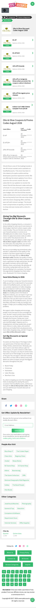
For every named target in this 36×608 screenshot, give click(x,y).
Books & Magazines (24, 17)
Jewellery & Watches (12, 504)
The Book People (18, 485)
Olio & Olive (7, 20)
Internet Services (10, 523)
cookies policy (7, 438)
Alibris (7, 470)
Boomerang (16, 470)
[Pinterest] (16, 406)
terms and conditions (19, 438)
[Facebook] (6, 406)
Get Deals (32, 105)
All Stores (25, 559)
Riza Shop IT (9, 451)
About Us (10, 553)
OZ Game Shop (23, 466)
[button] (5, 10)
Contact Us (11, 559)
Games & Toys (9, 508)
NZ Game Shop (10, 466)
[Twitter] (11, 406)
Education (20, 508)
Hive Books (8, 490)
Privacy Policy (24, 553)
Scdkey (7, 485)
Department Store (11, 518)
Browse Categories (12, 565)
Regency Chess (20, 456)
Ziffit (24, 475)
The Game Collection (12, 475)
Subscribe (18, 431)
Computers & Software (12, 513)
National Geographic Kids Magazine (17, 480)
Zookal (7, 461)
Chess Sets (8, 456)
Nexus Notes (17, 461)
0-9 (4, 572)
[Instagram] (21, 406)
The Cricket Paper (22, 451)
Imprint (27, 565)
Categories (12, 17)
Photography (26, 504)
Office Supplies (25, 523)
